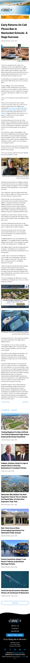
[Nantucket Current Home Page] (6, 10)
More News (15, 603)
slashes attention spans (10, 110)
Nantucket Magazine (18, 653)
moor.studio (23, 656)
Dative (15, 658)
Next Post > (25, 402)
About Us (15, 626)
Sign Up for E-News (15, 635)
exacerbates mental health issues (17, 108)
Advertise (15, 631)
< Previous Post (5, 402)
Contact (15, 628)
